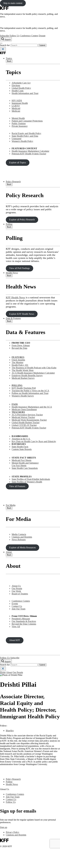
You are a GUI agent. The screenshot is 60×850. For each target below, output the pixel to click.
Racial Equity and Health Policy (26, 133)
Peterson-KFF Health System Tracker (29, 153)
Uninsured (16, 138)
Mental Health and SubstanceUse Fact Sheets (25, 464)
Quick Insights (18, 360)
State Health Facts (20, 446)
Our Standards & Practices (24, 621)
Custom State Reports (22, 449)
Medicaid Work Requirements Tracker (29, 420)
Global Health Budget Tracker (25, 422)
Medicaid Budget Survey (23, 378)
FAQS (15, 404)
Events (15, 603)
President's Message (21, 618)
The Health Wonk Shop (22, 370)
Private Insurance (20, 126)
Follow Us (14, 35)
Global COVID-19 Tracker (24, 425)
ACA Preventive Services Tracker (27, 414)
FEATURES (18, 357)
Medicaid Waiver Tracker (23, 417)
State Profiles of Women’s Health (27, 482)
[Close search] (3, 49)
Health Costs (17, 90)
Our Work (16, 591)
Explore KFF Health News (21, 314)
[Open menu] (1, 43)
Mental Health (18, 118)
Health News (12, 272)
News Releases (19, 539)
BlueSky (10, 730)
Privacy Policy (12, 832)
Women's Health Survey (23, 396)
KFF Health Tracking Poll (24, 388)
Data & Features (13, 318)
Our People (17, 588)
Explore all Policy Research (22, 219)
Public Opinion (19, 123)
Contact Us (17, 606)
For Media (10, 505)
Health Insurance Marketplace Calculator (30, 151)
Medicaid (16, 108)
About (9, 552)
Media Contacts (19, 534)
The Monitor (17, 362)
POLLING (17, 385)
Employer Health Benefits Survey (27, 375)
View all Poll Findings (19, 268)
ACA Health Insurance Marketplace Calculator (33, 373)
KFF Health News (15, 297)
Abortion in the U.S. (21, 439)
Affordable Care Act (21, 83)
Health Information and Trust (25, 93)
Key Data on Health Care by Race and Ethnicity (34, 441)
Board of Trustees (20, 593)
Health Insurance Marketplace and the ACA (32, 407)
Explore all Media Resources (22, 547)
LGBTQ (16, 106)
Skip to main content (12, 3)
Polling (9, 224)
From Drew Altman (21, 345)
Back (9, 61)
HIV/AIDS (17, 100)
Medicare (16, 111)
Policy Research (13, 181)
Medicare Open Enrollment (24, 409)
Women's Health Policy (22, 141)
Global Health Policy (21, 88)
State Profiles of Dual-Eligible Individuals (31, 479)
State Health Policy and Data (25, 136)
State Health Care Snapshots (25, 468)
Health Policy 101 (20, 365)
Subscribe (4, 35)
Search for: (5, 45)
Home (3, 672)
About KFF (14, 640)
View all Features (17, 486)
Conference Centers (29, 35)
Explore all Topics (17, 162)
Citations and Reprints (22, 537)
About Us (16, 586)
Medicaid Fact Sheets (21, 460)
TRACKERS (18, 412)
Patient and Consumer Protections (27, 121)
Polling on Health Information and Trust (30, 393)
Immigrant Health (20, 103)
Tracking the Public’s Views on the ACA (30, 390)
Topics (9, 58)
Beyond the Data (19, 348)
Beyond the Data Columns (24, 624)
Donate (42, 35)
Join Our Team (18, 609)
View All (16, 626)
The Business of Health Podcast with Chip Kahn (34, 367)
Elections (16, 85)
